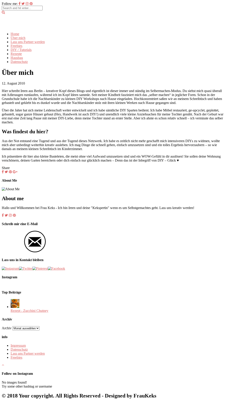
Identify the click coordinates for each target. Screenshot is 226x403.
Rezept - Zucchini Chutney (29, 311)
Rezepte (16, 54)
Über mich (18, 38)
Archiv (6, 328)
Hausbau (17, 58)
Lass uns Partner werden (28, 42)
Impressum (18, 345)
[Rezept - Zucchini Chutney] (15, 307)
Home (15, 34)
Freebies (16, 46)
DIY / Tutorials (21, 50)
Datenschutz (19, 62)
